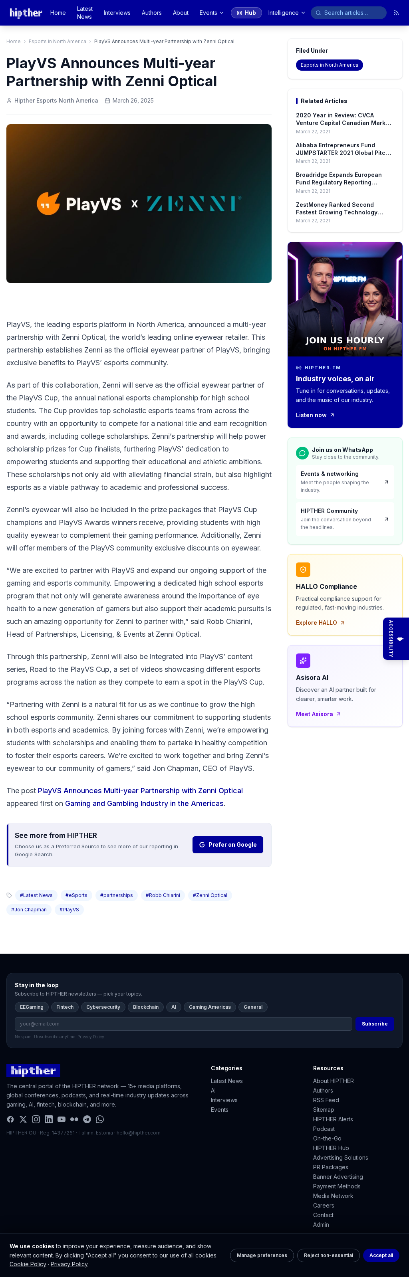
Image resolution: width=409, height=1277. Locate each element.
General (253, 1007)
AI (173, 1007)
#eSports (76, 895)
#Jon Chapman (29, 910)
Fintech (64, 1007)
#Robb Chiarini (163, 895)
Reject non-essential (328, 1255)
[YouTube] (62, 1119)
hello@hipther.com (139, 1133)
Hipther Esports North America (56, 100)
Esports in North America (57, 41)
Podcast (324, 1128)
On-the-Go (327, 1138)
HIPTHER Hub (331, 1147)
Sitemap (323, 1109)
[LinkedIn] (49, 1119)
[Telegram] (87, 1119)
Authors (152, 12)
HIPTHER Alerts (333, 1119)
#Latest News (36, 895)
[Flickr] (74, 1119)
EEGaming (32, 1007)
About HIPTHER (333, 1080)
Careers (323, 1205)
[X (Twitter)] (23, 1119)
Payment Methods (337, 1186)
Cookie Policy (28, 1264)
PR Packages (330, 1167)
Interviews (117, 12)
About (181, 12)
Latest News (85, 12)
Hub (250, 12)
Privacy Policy (69, 1264)
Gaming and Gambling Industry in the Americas (144, 803)
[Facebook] (10, 1119)
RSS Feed (326, 1100)
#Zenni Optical (210, 895)
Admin (321, 1224)
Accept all (381, 1255)
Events (208, 12)
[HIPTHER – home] (26, 12)
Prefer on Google (232, 844)
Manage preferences (262, 1255)
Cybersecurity (103, 1007)
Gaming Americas (210, 1007)
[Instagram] (36, 1119)
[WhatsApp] (100, 1119)
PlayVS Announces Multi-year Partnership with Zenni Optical (140, 790)
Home (58, 12)
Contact (323, 1215)
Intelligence (283, 12)
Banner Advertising (338, 1176)
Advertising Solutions (340, 1157)
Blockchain (146, 1007)
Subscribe (375, 1024)
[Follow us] (396, 12)
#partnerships (116, 895)
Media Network (333, 1195)
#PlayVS (69, 910)
